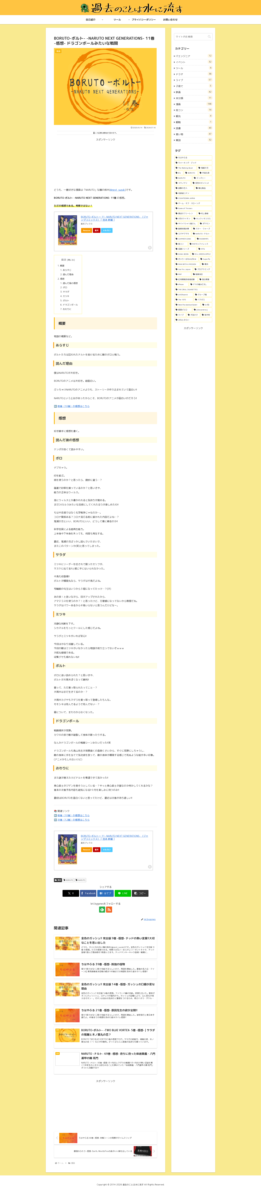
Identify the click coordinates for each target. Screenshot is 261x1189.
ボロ (65, 287)
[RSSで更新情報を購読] (109, 910)
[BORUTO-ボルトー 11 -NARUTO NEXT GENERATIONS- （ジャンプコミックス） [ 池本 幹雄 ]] (67, 230)
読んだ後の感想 (70, 283)
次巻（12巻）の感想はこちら (74, 819)
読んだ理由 (68, 274)
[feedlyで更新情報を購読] (102, 910)
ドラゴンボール (70, 304)
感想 (62, 278)
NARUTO (81, 880)
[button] (140, 893)
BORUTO (69, 880)
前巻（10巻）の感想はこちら (74, 406)
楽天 (97, 230)
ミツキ (66, 296)
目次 (63, 259)
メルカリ (107, 230)
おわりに (67, 309)
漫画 (59, 880)
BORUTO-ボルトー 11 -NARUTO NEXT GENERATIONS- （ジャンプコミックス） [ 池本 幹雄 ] (114, 218)
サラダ (66, 291)
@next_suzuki (117, 189)
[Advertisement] (105, 163)
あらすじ (67, 270)
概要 (62, 265)
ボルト (66, 300)
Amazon (86, 230)
